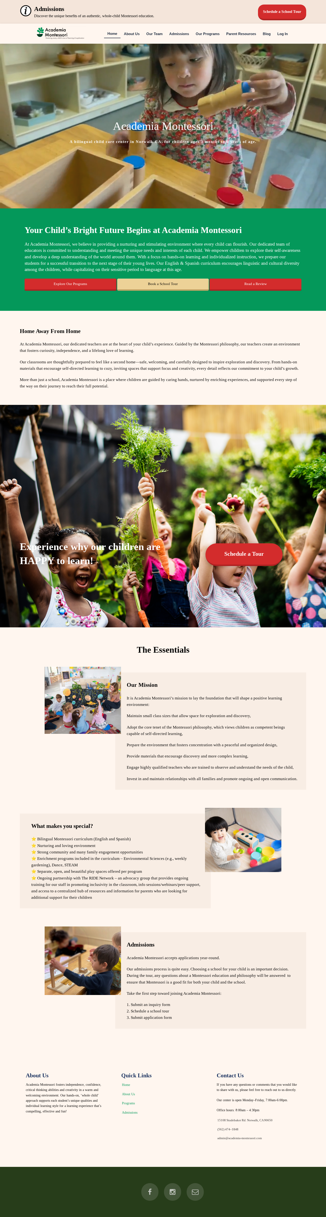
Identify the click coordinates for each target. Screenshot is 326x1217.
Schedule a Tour (244, 554)
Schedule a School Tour (282, 12)
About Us (132, 34)
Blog (267, 34)
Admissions (179, 34)
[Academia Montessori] (60, 39)
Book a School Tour (163, 284)
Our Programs (208, 34)
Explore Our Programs (70, 284)
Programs (128, 1103)
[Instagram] (172, 1192)
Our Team (154, 34)
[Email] (195, 1192)
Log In (282, 34)
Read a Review (255, 284)
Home (112, 33)
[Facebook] (149, 1192)
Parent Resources (241, 34)
